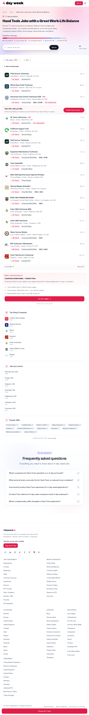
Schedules (50, 654)
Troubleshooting (27, 425)
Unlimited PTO (8, 688)
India (5, 632)
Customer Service (30, 432)
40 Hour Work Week (74, 624)
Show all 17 (80, 266)
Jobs (11, 12)
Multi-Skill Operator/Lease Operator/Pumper (27, 175)
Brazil (5, 646)
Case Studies (51, 643)
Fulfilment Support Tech (19, 129)
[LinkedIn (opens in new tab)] (10, 552)
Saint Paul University (17, 188)
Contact (70, 643)
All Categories (8, 603)
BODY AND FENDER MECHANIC (22, 198)
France (5, 654)
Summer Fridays (52, 585)
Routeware (14, 131)
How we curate (52, 438)
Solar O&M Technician (18, 221)
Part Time (50, 596)
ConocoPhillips (15, 177)
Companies (71, 632)
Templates (50, 657)
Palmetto (13, 257)
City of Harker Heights (17, 234)
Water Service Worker (18, 232)
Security (6, 600)
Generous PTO (52, 592)
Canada (6, 628)
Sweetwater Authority (17, 99)
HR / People (7, 589)
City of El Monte (15, 154)
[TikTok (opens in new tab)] (20, 552)
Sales (5, 574)
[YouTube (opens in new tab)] (39, 552)
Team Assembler (16, 163)
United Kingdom (9, 624)
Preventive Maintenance (25, 428)
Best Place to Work (10, 691)
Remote (6, 613)
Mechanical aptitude (70, 428)
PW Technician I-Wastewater (21, 244)
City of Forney (15, 246)
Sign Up (79, 3)
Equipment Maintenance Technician (24, 152)
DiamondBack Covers (17, 166)
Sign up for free (10, 545)
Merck (12, 120)
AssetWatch (14, 76)
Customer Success (9, 578)
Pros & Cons (71, 621)
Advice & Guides (52, 639)
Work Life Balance (53, 621)
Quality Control (42, 428)
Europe (5, 617)
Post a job (70, 655)
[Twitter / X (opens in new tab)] (5, 552)
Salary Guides (51, 624)
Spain (5, 650)
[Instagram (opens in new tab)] (15, 552)
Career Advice (51, 628)
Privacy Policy (49, 707)
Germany (6, 639)
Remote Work (51, 617)
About (69, 639)
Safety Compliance (58, 425)
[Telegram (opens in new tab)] (29, 552)
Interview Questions (53, 632)
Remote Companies (10, 666)
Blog (48, 613)
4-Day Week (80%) (53, 578)
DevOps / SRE (8, 596)
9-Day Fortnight (52, 570)
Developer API (72, 646)
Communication (12, 425)
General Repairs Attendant (20, 186)
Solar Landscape (16, 211)
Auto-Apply (71, 613)
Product (6, 567)
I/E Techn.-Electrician (18, 117)
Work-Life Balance (53, 567)
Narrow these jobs (12, 66)
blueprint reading (75, 425)
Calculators (71, 628)
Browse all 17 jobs (44, 711)
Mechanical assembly (13, 432)
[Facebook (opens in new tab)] (24, 552)
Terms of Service (61, 707)
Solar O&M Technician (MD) (20, 209)
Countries (70, 635)
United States (8, 621)
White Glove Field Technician (21, 85)
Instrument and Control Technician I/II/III (25, 97)
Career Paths (51, 650)
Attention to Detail (42, 425)
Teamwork (55, 428)
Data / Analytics (8, 592)
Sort (27, 60)
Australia (6, 643)
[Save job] (83, 74)
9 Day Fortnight (8, 695)
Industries (50, 646)
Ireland (5, 635)
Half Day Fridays (52, 574)
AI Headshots (72, 617)
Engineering (7, 563)
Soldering (10, 428)
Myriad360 (14, 87)
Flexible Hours (51, 581)
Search (54, 47)
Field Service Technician (19, 74)
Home (5, 12)
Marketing (6, 570)
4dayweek (9, 530)
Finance (6, 585)
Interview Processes (53, 635)
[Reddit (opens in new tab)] (34, 552)
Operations (7, 581)
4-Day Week (51, 563)
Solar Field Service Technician (21, 255)
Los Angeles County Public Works (22, 200)
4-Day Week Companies (11, 662)
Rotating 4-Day (52, 589)
